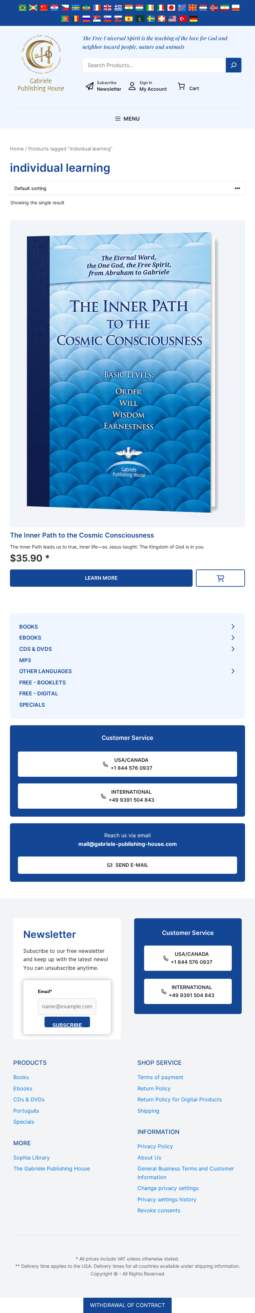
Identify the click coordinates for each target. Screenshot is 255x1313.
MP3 (25, 660)
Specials (32, 704)
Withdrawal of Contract (127, 1305)
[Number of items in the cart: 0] (181, 86)
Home (17, 149)
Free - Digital (38, 693)
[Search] (234, 65)
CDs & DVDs (35, 649)
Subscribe (67, 1024)
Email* (45, 991)
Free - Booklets (42, 682)
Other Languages (45, 671)
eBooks (30, 637)
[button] (220, 578)
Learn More (101, 578)
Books (28, 626)
